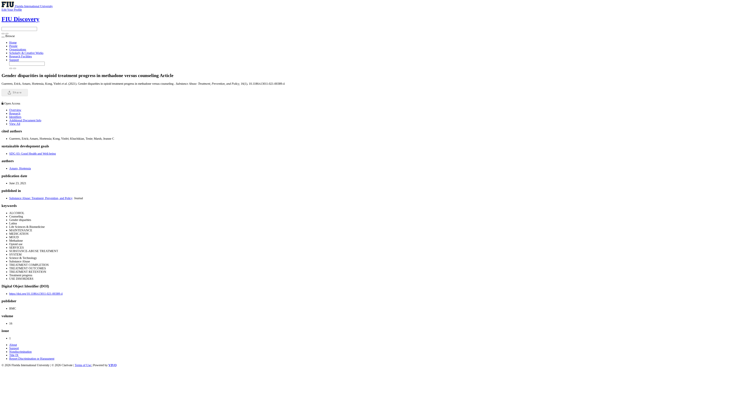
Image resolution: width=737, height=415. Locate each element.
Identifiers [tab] (15, 117)
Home (13, 42)
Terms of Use (83, 365)
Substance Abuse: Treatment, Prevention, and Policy (41, 198)
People (13, 46)
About (13, 344)
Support (14, 59)
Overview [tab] (15, 110)
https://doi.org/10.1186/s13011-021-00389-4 (36, 293)
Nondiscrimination (20, 351)
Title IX (14, 355)
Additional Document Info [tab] (25, 120)
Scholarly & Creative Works (26, 53)
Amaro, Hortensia (20, 168)
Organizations (17, 49)
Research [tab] (14, 113)
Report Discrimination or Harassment (31, 358)
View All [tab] (14, 123)
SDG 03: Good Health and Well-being (32, 153)
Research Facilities (20, 56)
